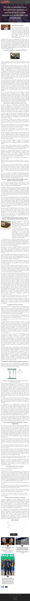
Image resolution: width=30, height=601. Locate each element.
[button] (26, 2)
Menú (28, 2)
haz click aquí (9, 552)
